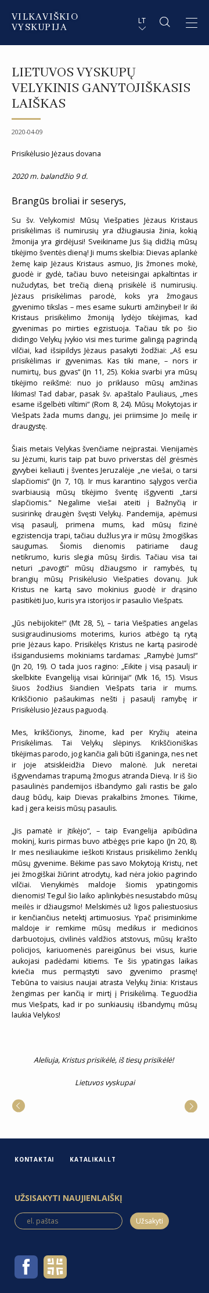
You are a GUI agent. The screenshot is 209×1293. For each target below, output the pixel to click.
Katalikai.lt (93, 1159)
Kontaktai (34, 1159)
